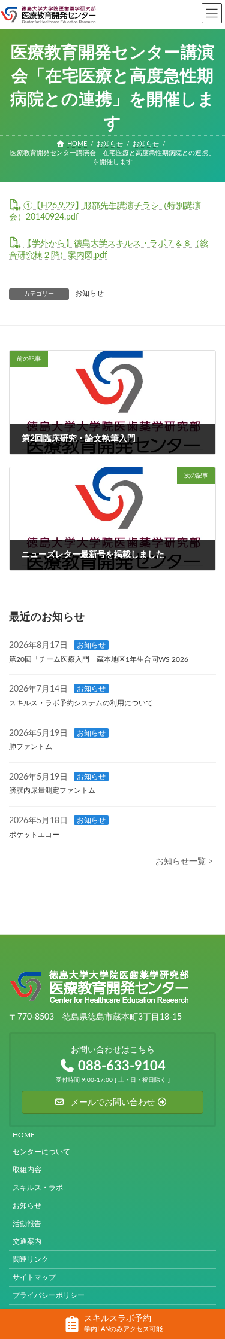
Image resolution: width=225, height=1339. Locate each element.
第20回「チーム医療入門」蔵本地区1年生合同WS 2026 (98, 659)
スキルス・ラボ (38, 1187)
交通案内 (27, 1241)
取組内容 (27, 1169)
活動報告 (27, 1223)
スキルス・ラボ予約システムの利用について (81, 703)
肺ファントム (30, 746)
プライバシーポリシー (49, 1295)
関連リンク (31, 1259)
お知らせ (89, 293)
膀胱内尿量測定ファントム (52, 790)
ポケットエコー (34, 834)
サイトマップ (34, 1277)
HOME (24, 1135)
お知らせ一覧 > (184, 861)
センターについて (41, 1151)
